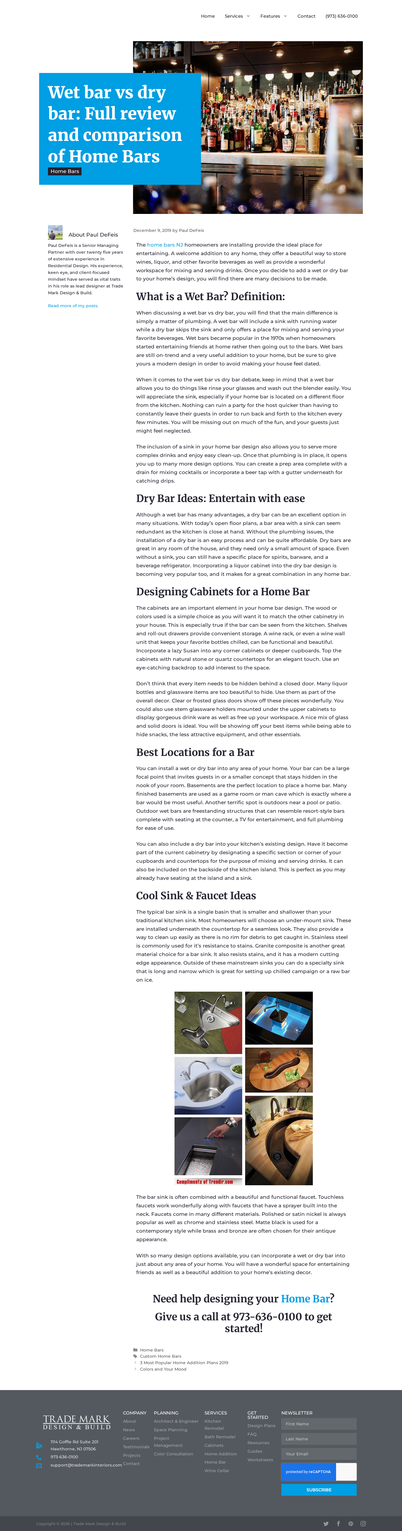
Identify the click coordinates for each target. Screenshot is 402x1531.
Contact (306, 16)
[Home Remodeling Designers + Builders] (84, 16)
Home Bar (305, 1299)
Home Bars (65, 171)
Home (208, 16)
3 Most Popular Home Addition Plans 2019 (184, 1362)
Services (234, 16)
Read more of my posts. (73, 305)
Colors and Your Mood (163, 1369)
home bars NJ (165, 245)
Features (270, 16)
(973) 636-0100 (341, 16)
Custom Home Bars (160, 1356)
